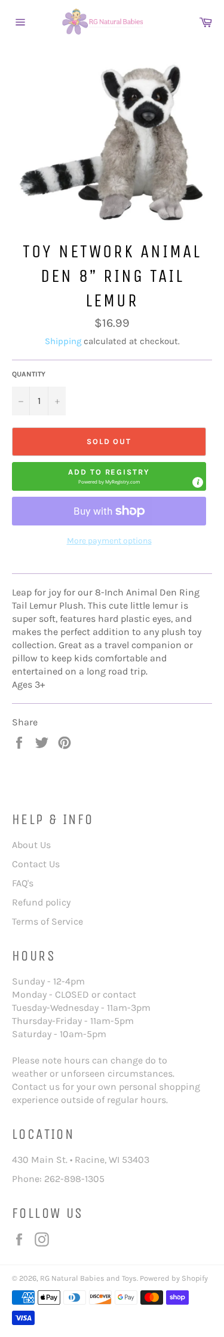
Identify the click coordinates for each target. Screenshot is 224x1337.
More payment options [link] (109, 541)
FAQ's (22, 883)
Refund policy (41, 902)
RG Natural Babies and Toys (88, 1278)
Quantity (28, 374)
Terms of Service (47, 921)
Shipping (63, 341)
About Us (31, 844)
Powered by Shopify (174, 1278)
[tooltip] (197, 482)
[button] (109, 476)
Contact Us (36, 864)
